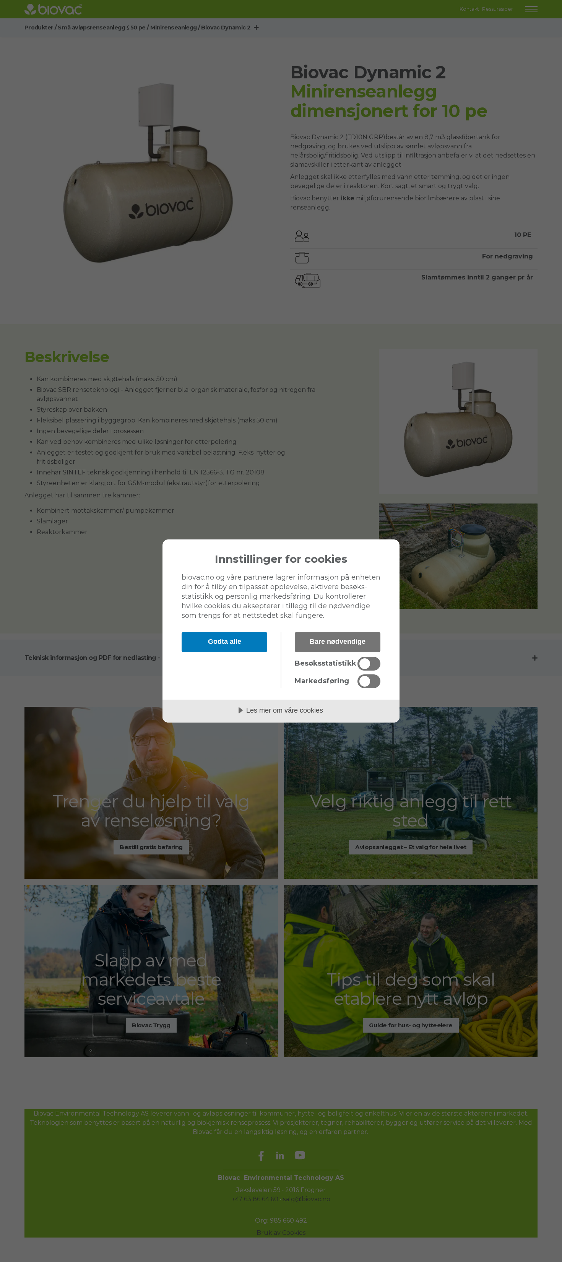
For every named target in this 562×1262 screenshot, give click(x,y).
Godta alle (224, 641)
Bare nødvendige (337, 641)
